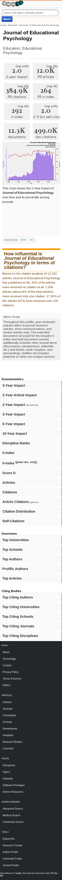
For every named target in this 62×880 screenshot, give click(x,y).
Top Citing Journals (18, 626)
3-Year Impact (13, 414)
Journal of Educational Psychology (39, 25)
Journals (12, 25)
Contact (7, 665)
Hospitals (8, 735)
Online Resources (13, 791)
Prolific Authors (15, 569)
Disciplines (9, 765)
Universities (9, 715)
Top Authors (12, 559)
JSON (23, 239)
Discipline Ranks (16, 443)
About (6, 652)
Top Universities (15, 540)
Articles (8, 483)
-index (8, 453)
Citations (9, 492)
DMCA (6, 685)
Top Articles (12, 578)
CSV (31, 239)
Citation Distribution (18, 511)
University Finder (12, 858)
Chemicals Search (13, 822)
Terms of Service (12, 678)
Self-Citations (13, 521)
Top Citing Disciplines (20, 636)
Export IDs (8, 838)
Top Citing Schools (17, 617)
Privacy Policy (11, 672)
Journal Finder (11, 865)
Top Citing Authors (17, 597)
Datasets (8, 778)
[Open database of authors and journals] (12, 2)
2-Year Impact (13, 385)
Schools (7, 722)
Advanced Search (13, 808)
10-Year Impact (14, 434)
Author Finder (10, 852)
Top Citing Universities (20, 607)
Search (7, 19)
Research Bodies (12, 742)
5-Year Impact (13, 424)
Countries (8, 748)
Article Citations (20, 502)
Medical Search (11, 815)
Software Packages (14, 785)
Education (11, 48)
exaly (3, 25)
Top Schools (12, 550)
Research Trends (12, 845)
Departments (10, 728)
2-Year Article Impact (19, 395)
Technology (9, 658)
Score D (9, 473)
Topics (6, 772)
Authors (7, 702)
